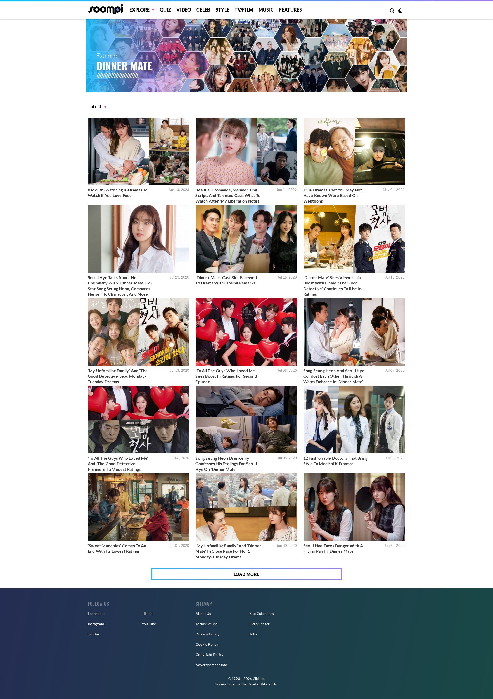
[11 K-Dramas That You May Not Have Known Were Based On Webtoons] (354, 151)
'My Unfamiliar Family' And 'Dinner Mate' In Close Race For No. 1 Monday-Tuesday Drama (228, 551)
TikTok (147, 613)
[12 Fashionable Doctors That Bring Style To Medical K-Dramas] (354, 419)
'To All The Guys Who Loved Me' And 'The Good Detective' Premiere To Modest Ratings (118, 464)
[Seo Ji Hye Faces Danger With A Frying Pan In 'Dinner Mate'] (354, 507)
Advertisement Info (211, 665)
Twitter (94, 634)
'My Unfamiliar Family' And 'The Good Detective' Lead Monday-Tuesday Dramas (118, 376)
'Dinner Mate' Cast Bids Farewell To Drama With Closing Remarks (226, 280)
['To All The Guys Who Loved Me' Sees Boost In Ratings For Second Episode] (246, 332)
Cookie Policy (207, 644)
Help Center (260, 623)
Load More (246, 574)
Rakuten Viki (257, 684)
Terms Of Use (206, 623)
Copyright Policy (209, 654)
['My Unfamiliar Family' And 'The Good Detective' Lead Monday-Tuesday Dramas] (138, 332)
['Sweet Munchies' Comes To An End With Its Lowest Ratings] (138, 507)
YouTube (149, 623)
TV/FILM (244, 10)
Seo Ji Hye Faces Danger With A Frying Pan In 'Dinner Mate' (333, 548)
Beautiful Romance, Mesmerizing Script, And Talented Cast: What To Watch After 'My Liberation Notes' (227, 195)
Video (183, 10)
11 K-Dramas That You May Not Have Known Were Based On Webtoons (332, 195)
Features (290, 10)
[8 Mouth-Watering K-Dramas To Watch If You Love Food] (138, 151)
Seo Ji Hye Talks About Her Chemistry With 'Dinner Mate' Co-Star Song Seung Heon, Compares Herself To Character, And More (120, 285)
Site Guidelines (262, 613)
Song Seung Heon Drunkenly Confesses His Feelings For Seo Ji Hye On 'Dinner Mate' (226, 464)
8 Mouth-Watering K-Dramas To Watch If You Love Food (118, 192)
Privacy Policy (207, 634)
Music (266, 10)
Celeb (203, 10)
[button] (97, 106)
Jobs (253, 634)
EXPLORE (139, 10)
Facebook (96, 613)
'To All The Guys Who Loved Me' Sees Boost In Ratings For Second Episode (226, 376)
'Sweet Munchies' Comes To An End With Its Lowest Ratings (117, 548)
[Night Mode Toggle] (400, 11)
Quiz (165, 10)
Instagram (96, 623)
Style (222, 10)
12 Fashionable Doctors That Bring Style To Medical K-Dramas (335, 461)
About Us (203, 613)
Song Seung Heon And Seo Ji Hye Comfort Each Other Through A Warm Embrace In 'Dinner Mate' (334, 376)
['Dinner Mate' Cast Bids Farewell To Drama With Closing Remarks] (246, 239)
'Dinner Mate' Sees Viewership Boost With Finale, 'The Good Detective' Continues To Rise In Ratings (332, 285)
